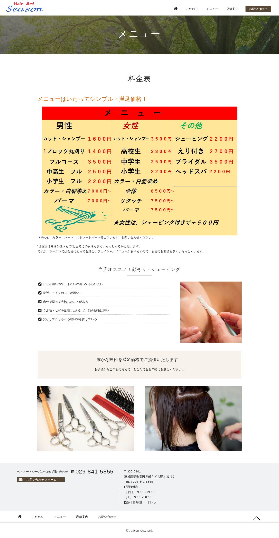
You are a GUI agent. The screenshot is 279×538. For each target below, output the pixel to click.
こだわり (192, 8)
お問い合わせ (258, 8)
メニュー (212, 8)
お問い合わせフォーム (41, 479)
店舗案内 (233, 8)
